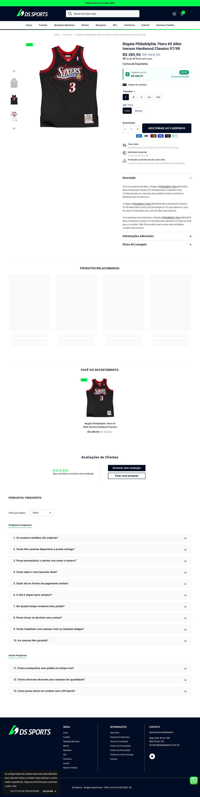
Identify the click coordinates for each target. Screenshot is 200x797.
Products (67, 34)
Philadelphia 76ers (168, 186)
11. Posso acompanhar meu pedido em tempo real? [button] (43, 668)
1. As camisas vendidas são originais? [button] (35, 537)
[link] (30, 335)
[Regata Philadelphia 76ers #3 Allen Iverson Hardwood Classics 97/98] (100, 398)
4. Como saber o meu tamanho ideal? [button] (35, 572)
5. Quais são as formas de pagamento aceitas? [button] (40, 583)
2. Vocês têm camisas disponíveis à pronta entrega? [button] (44, 549)
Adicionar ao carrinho (166, 128)
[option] (68, 86)
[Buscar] (102, 13)
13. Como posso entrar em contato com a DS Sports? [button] (44, 690)
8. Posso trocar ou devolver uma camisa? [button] (37, 617)
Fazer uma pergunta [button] (127, 475)
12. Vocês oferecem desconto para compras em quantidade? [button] (49, 679)
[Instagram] (152, 756)
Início (57, 34)
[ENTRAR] (174, 13)
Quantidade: (129, 123)
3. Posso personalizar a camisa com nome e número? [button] (44, 560)
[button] (14, 71)
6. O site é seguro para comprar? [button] (32, 594)
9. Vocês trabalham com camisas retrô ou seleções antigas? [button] (48, 629)
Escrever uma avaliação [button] (127, 467)
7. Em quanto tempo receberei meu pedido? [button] (39, 606)
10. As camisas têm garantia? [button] (30, 640)
